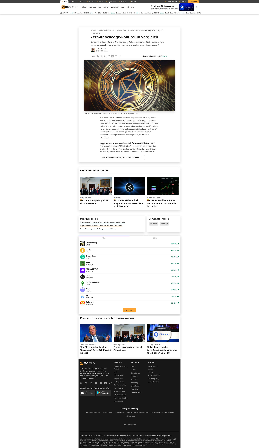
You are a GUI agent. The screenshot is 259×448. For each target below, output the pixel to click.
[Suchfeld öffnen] (196, 7)
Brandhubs (135, 386)
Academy (134, 383)
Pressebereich (153, 382)
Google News (136, 392)
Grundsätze (118, 388)
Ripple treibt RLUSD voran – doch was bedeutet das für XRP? (101, 226)
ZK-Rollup (164, 224)
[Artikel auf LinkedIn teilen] (105, 56)
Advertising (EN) (154, 375)
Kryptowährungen (121, 30)
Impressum (118, 378)
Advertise (183, 1)
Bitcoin (84, 7)
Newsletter (135, 389)
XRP (100, 7)
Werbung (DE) (153, 378)
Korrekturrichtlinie (121, 398)
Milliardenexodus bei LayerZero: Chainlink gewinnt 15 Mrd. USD (102, 222)
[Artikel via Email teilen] (116, 56)
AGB (124, 425)
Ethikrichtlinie (119, 391)
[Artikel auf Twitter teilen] (101, 56)
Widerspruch (130, 416)
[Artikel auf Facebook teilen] (98, 56)
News (133, 366)
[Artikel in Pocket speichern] (112, 56)
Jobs (115, 372)
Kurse (133, 370)
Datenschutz (119, 382)
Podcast (134, 379)
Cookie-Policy (119, 412)
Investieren (115, 7)
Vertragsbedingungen (92, 412)
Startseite (93, 30)
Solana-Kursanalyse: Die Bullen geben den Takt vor (97, 229)
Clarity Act (130, 7)
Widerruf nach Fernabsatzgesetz (163, 412)
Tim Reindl (102, 49)
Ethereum (92, 7)
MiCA (123, 7)
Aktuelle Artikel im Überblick (106, 30)
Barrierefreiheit (120, 385)
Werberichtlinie (120, 395)
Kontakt (151, 372)
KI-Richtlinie (118, 401)
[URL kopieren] (120, 56)
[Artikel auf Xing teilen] (109, 56)
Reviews (134, 376)
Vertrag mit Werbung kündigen (138, 412)
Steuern (106, 7)
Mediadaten (118, 375)
